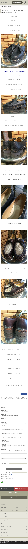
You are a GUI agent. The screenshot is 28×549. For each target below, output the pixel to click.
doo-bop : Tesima (7, 6)
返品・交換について (5, 529)
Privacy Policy (4, 532)
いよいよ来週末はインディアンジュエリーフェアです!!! (13, 437)
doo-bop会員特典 (4, 520)
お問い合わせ (4, 539)
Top (2, 6)
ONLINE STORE (17, 2)
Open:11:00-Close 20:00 (14, 493)
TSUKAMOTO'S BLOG (6, 478)
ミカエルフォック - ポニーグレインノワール (11, 398)
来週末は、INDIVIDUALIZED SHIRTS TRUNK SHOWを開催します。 (13, 445)
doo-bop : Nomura (5, 12)
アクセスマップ (4, 535)
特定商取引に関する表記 (6, 526)
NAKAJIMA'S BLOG (6, 474)
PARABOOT (6, 397)
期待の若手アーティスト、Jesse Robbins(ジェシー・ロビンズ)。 (14, 424)
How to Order (3, 513)
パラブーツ (11, 397)
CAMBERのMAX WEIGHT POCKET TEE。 (10, 415)
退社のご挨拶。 (5, 411)
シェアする (24, 393)
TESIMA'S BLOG (5, 476)
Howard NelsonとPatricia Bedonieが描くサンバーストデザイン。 (14, 451)
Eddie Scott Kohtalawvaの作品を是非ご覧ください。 (12, 429)
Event (2, 510)
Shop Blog (3, 507)
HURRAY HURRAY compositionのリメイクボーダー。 (13, 419)
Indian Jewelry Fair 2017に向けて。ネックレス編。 (12, 433)
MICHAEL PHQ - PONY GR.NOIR (10, 395)
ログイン (5, 488)
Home (2, 501)
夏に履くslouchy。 (6, 441)
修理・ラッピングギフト (6, 523)
